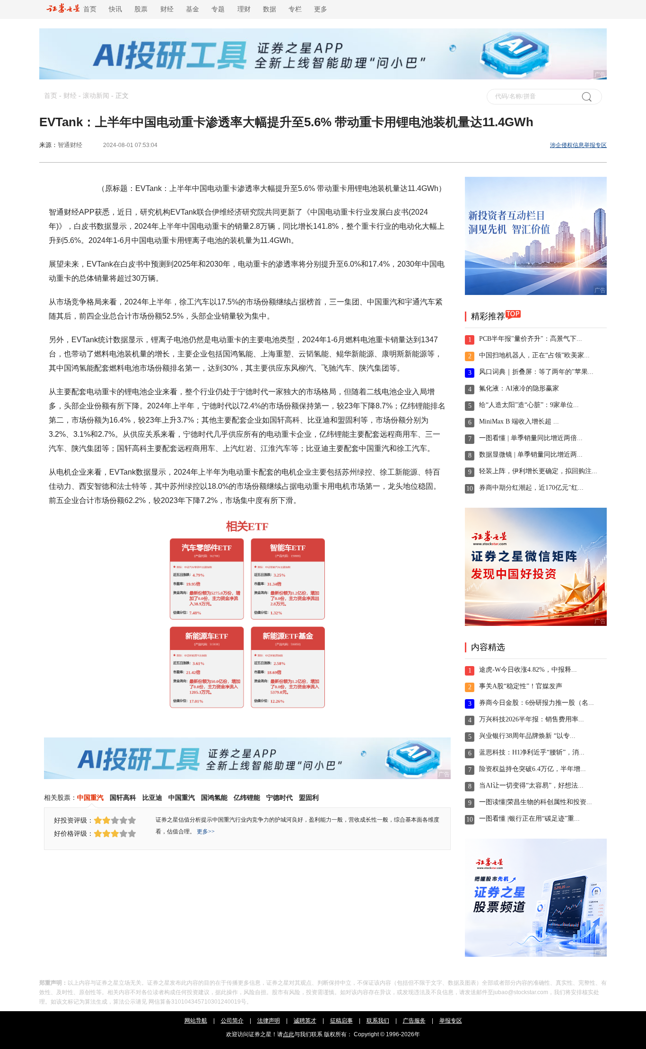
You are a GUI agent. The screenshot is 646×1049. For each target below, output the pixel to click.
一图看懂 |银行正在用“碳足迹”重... (529, 818)
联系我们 (378, 1020)
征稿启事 (341, 1020)
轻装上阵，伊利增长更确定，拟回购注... (538, 471)
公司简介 (232, 1020)
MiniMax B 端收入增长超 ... (519, 421)
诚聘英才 (305, 1020)
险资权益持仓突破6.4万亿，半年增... (532, 768)
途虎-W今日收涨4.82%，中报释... (528, 669)
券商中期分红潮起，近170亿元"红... (531, 487)
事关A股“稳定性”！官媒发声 (520, 686)
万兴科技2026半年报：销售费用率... (531, 719)
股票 (141, 9)
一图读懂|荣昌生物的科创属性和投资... (535, 802)
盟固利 (309, 797)
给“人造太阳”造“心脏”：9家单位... (529, 404)
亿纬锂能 (247, 797)
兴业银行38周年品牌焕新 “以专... (527, 735)
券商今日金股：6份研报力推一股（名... (536, 702)
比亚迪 (152, 797)
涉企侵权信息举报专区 (578, 145)
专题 (218, 9)
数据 (269, 9)
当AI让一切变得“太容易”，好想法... (531, 785)
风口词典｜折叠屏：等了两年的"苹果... (536, 371)
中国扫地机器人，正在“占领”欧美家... (534, 355)
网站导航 (195, 1020)
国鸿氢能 (214, 797)
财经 (167, 9)
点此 (288, 1034)
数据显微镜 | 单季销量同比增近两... (531, 454)
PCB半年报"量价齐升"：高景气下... (530, 338)
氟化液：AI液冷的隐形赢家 (519, 388)
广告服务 (414, 1020)
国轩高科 (123, 797)
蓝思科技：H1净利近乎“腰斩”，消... (532, 752)
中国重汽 (90, 797)
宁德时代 (279, 797)
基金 (192, 9)
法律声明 (268, 1020)
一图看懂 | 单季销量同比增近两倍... (531, 438)
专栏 (295, 9)
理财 (244, 9)
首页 (87, 9)
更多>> (206, 831)
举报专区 (450, 1020)
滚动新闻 (96, 95)
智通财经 (70, 144)
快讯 (115, 9)
